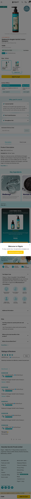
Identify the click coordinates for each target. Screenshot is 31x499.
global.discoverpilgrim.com (15, 252)
